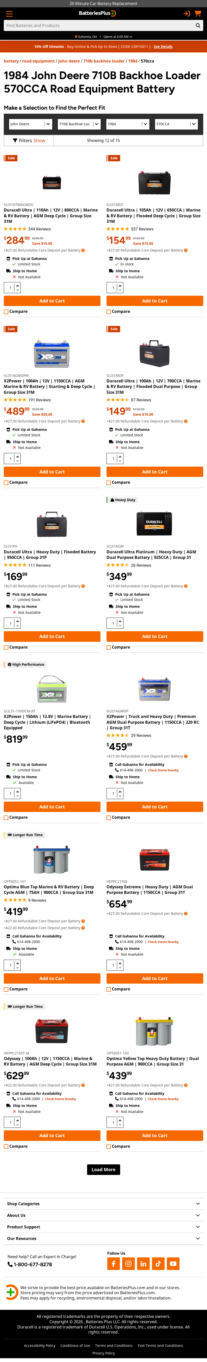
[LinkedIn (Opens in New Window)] (143, 1263)
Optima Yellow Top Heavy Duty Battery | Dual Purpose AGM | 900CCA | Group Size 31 (153, 1061)
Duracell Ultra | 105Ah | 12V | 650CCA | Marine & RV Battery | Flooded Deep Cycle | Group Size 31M (153, 215)
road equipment (38, 61)
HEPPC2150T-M (16, 1053)
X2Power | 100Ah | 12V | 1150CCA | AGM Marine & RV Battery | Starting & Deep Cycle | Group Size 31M (49, 386)
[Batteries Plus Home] (98, 13)
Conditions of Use (75, 1345)
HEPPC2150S (117, 881)
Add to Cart (52, 301)
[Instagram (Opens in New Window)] (128, 1263)
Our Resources (21, 1238)
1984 (132, 61)
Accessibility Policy (39, 1345)
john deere (69, 61)
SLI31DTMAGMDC (19, 204)
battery (11, 61)
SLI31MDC (115, 204)
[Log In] (186, 13)
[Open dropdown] (83, 250)
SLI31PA (10, 546)
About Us (16, 1215)
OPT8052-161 (15, 881)
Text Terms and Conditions (160, 1345)
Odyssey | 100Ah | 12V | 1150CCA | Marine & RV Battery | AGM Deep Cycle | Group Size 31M (50, 1061)
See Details (163, 46)
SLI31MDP (115, 375)
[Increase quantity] (17, 286)
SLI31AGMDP (117, 711)
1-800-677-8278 (33, 1264)
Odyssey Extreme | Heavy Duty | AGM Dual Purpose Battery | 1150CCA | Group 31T (150, 889)
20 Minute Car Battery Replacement (103, 3)
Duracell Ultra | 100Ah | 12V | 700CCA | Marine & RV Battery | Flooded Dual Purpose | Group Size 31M (153, 386)
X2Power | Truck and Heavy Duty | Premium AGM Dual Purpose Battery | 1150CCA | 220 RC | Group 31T (153, 722)
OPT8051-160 (118, 1053)
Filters (25, 140)
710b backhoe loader (104, 61)
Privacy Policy (103, 1353)
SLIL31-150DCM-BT (20, 711)
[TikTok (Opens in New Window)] (158, 1263)
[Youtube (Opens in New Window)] (173, 1263)
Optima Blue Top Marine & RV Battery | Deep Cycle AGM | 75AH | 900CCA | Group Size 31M (49, 889)
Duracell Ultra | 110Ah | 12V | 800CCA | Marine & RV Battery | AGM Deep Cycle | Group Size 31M (51, 215)
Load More (104, 1169)
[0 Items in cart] (197, 13)
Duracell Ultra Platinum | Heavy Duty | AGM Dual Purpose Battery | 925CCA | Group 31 (151, 554)
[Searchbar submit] (198, 25)
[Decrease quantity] (17, 290)
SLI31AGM (115, 546)
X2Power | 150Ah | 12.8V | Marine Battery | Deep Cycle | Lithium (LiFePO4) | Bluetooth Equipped (47, 722)
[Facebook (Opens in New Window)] (113, 1263)
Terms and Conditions (114, 1345)
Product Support (23, 1227)
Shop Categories (23, 1203)
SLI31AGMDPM (16, 375)
